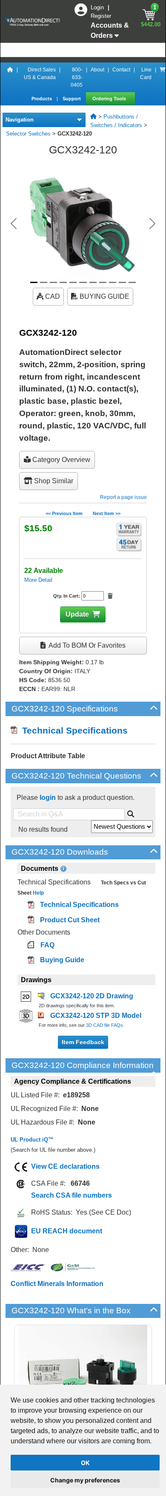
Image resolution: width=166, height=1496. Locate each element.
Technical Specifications (72, 730)
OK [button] (85, 1462)
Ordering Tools (109, 98)
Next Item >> (106, 513)
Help (37, 893)
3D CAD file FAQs (104, 1025)
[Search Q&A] (131, 812)
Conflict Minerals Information (57, 1283)
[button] (14, 223)
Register (101, 16)
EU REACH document (66, 1231)
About (97, 70)
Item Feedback (83, 1042)
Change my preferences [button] (85, 1480)
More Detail (38, 580)
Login (98, 7)
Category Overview (60, 459)
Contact (121, 70)
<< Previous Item (64, 513)
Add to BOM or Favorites (86, 645)
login (48, 797)
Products (42, 98)
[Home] (10, 77)
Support (72, 98)
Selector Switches (28, 133)
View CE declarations (65, 1166)
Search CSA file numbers (71, 1195)
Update (77, 614)
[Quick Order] (163, 77)
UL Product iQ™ (32, 1139)
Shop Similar (52, 480)
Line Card (146, 73)
